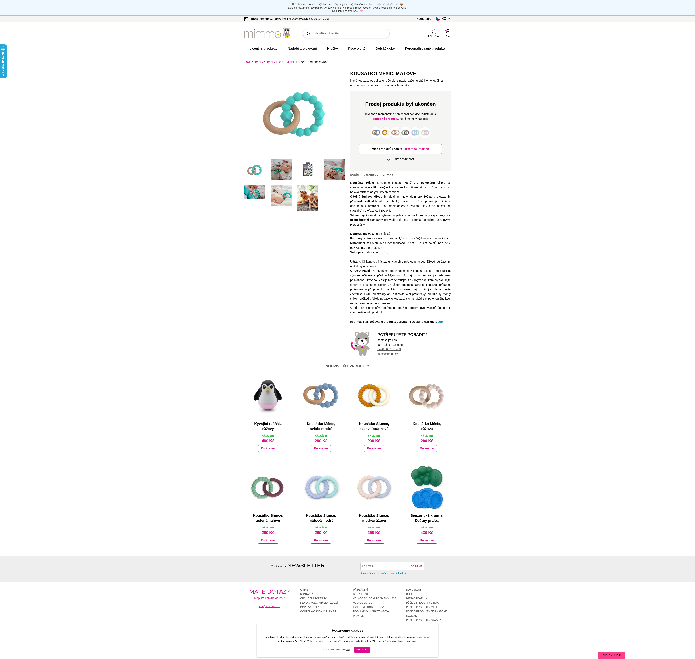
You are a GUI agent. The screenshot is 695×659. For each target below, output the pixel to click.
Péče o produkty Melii (422, 607)
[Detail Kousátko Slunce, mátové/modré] (321, 487)
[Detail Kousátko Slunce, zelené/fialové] (268, 487)
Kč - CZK (429, 42)
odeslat (416, 566)
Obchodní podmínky (314, 598)
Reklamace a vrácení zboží (319, 602)
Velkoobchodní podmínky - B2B (374, 598)
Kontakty (307, 594)
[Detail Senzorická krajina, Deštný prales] (427, 487)
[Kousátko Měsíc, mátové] (294, 113)
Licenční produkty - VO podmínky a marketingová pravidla (371, 611)
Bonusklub (414, 589)
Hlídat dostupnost (402, 159)
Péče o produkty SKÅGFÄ (423, 620)
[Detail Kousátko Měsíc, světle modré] (321, 395)
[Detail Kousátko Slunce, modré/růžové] (374, 487)
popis (354, 174)
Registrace (361, 594)
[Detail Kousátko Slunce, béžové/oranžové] (374, 395)
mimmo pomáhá (416, 598)
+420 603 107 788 (389, 349)
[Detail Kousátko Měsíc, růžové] (427, 395)
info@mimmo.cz (387, 353)
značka (388, 174)
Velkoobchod (362, 602)
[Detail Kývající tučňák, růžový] (268, 395)
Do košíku (268, 448)
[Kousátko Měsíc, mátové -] (255, 169)
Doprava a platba (312, 607)
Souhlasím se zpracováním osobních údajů (383, 573)
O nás (304, 589)
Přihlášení (360, 589)
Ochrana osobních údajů (318, 611)
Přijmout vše (362, 649)
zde (440, 321)
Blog (409, 594)
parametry (371, 174)
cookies (290, 641)
